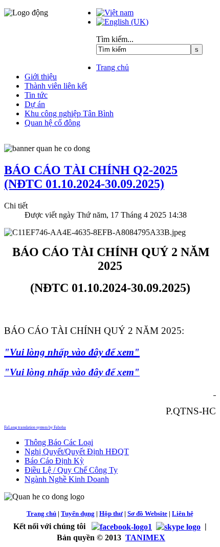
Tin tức (36, 95)
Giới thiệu (41, 76)
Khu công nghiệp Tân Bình (69, 113)
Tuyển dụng (78, 513)
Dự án (35, 104)
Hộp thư (111, 513)
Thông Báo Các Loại (59, 442)
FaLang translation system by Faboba (35, 427)
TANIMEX (145, 537)
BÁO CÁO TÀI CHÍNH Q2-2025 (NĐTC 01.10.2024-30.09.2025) (91, 177)
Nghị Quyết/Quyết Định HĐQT (77, 451)
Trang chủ (112, 67)
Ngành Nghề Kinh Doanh (67, 479)
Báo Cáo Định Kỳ (54, 460)
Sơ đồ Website (147, 513)
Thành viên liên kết (56, 85)
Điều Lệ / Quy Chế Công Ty (71, 470)
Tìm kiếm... (115, 39)
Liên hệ (182, 513)
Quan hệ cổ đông (52, 122)
